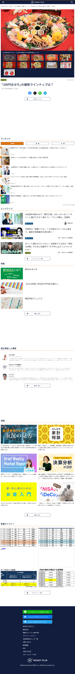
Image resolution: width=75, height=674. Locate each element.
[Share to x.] (35, 93)
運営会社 (25, 629)
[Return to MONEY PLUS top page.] (37, 2)
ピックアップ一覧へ (37, 258)
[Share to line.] (40, 93)
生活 (11, 6)
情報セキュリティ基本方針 (31, 633)
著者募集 (25, 645)
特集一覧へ (37, 313)
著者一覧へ (37, 385)
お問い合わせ (27, 642)
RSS (24, 648)
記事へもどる (37, 99)
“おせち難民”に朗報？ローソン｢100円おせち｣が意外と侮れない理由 (32, 6)
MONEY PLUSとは (28, 626)
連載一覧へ (37, 515)
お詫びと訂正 (27, 651)
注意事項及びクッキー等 (30, 639)
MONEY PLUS (4, 6)
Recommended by (67, 204)
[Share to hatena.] (45, 93)
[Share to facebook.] (29, 93)
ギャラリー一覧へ (37, 593)
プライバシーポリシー (30, 636)
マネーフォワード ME (29, 655)
